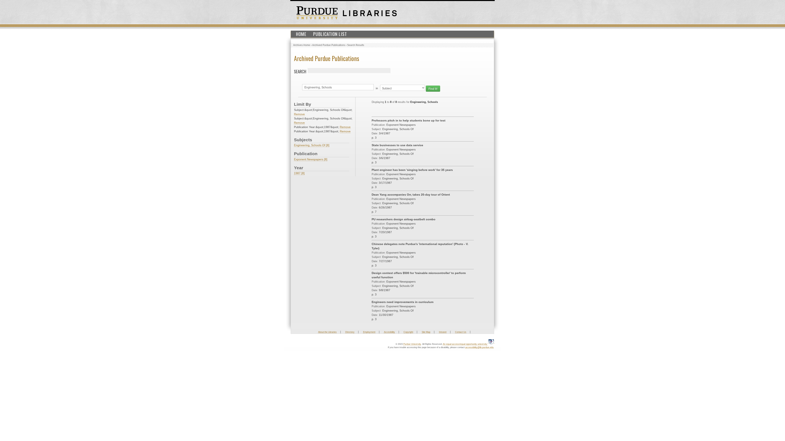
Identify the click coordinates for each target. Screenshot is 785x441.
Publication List (330, 34)
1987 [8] (299, 173)
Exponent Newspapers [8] (310, 159)
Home (301, 34)
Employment (369, 332)
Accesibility (389, 332)
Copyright (408, 332)
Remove (299, 114)
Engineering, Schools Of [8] (311, 145)
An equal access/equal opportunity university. (465, 344)
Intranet (442, 332)
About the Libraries (327, 332)
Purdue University (412, 344)
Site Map (426, 332)
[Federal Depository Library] (491, 341)
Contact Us (460, 332)
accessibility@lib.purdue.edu (479, 347)
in (377, 88)
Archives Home (301, 45)
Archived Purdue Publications (328, 45)
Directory (349, 332)
